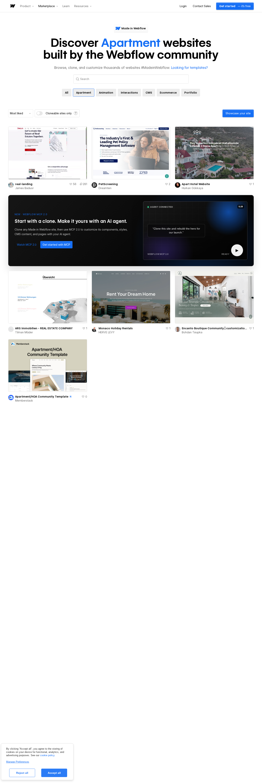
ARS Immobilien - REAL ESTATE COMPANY (44, 328)
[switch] (39, 113)
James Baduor (24, 188)
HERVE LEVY (107, 332)
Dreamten (105, 188)
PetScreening (108, 184)
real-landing (23, 184)
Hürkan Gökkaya (192, 188)
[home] (12, 6)
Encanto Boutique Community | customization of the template (214, 328)
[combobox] (20, 113)
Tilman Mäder (24, 332)
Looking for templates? (189, 68)
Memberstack (24, 400)
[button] (27, 6)
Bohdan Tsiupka (192, 332)
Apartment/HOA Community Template (41, 396)
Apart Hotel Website (196, 184)
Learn (66, 6)
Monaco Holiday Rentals (116, 328)
